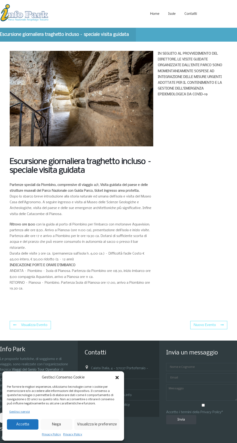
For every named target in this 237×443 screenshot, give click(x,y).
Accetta (22, 424)
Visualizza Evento (34, 325)
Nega (56, 424)
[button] (117, 377)
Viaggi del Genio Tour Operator (35, 370)
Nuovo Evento (205, 325)
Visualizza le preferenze (97, 424)
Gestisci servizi (19, 411)
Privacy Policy (51, 434)
